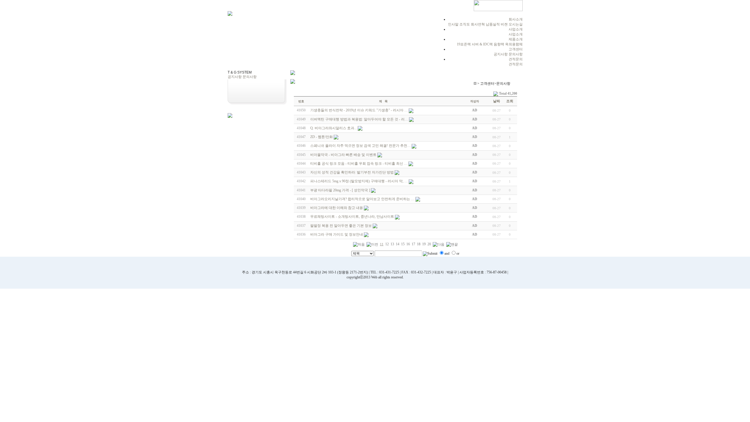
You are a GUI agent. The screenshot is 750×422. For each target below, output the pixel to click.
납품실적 (493, 24)
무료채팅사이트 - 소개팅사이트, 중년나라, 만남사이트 (352, 217)
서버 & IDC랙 (482, 44)
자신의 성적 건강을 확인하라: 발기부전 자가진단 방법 (352, 172)
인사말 (453, 24)
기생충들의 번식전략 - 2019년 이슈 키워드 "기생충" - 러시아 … (359, 110)
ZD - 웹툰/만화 (321, 137)
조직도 (464, 24)
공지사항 (501, 54)
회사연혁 (478, 24)
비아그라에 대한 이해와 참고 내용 (336, 208)
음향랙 (499, 44)
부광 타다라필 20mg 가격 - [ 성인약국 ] (340, 190)
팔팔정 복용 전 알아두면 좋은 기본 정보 (341, 226)
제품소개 (516, 39)
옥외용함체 (514, 44)
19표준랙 (464, 44)
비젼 (504, 24)
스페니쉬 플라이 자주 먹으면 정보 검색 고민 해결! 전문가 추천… (360, 146)
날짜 (496, 101)
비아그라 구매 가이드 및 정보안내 (336, 234)
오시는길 (516, 24)
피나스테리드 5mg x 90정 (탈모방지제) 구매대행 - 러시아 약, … (359, 181)
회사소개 (516, 19)
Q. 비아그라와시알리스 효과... (333, 128)
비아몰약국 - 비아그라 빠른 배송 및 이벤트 (343, 155)
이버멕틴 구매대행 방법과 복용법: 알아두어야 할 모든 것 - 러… (359, 119)
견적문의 (516, 59)
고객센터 (516, 49)
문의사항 (516, 54)
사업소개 (516, 29)
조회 (509, 101)
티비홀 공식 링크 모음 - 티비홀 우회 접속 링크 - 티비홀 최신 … (359, 163)
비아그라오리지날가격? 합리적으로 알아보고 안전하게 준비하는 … (362, 199)
